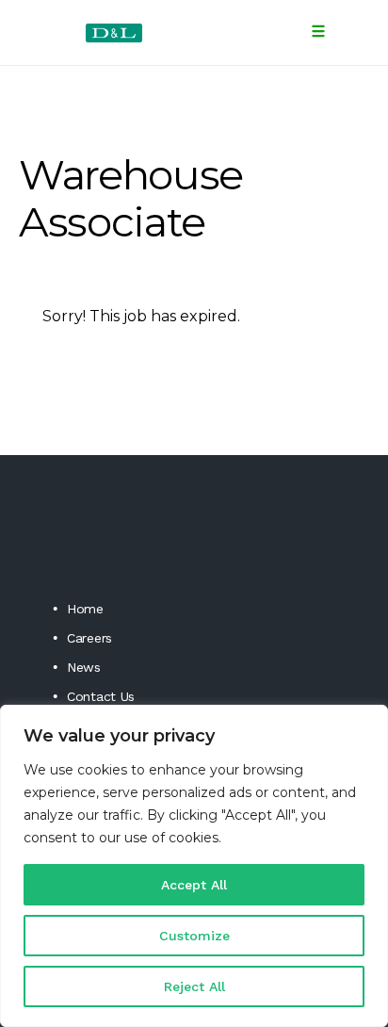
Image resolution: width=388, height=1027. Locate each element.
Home (85, 608)
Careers (89, 637)
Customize (194, 935)
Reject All (194, 986)
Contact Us (101, 696)
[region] (194, 866)
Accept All (194, 884)
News (84, 667)
